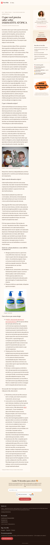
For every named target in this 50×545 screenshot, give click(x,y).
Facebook (8, 530)
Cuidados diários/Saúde (18, 469)
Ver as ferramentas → (7, 538)
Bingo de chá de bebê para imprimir (41, 54)
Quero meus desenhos (25, 499)
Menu (13, 2)
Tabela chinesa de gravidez (39, 56)
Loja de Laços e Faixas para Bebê (7, 518)
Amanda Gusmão (15, 25)
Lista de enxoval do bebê (39, 52)
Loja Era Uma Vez (4, 521)
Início (3, 12)
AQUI (25, 407)
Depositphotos (12, 524)
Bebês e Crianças (8, 12)
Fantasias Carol (4, 520)
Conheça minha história (41, 26)
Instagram (3, 530)
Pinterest (13, 530)
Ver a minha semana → (41, 39)
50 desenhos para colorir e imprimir (41, 47)
